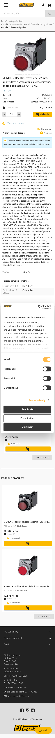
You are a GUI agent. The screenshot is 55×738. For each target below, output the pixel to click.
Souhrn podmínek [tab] (13, 638)
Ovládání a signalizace (42, 24)
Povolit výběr (27, 418)
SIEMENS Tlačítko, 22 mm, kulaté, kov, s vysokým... (27, 586)
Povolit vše (27, 409)
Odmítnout (27, 427)
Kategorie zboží (16, 21)
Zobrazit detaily (37, 400)
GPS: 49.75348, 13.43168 (16, 676)
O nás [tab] (7, 644)
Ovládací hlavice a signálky (13, 27)
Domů (4, 21)
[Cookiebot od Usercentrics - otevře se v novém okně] (38, 307)
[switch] (47, 369)
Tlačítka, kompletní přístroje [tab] (15, 281)
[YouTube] (33, 711)
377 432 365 (21, 688)
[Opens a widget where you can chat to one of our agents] (43, 730)
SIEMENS (7, 91)
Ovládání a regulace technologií (16, 24)
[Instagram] (27, 711)
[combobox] (27, 13)
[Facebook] (22, 711)
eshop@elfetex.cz (21, 696)
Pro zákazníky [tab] (11, 631)
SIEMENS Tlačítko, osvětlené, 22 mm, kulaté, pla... (27, 522)
